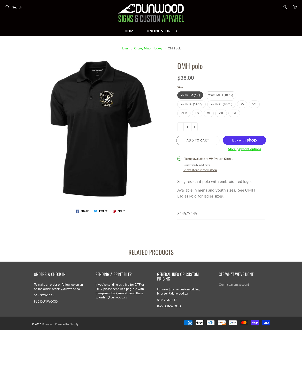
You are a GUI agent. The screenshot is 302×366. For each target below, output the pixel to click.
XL (208, 113)
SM (254, 104)
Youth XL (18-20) (221, 104)
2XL (221, 113)
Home (124, 48)
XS (242, 104)
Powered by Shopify (66, 324)
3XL (234, 113)
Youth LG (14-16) (191, 104)
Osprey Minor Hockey (148, 48)
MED (184, 113)
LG (197, 113)
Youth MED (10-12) (220, 95)
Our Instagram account (234, 284)
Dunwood (47, 324)
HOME (130, 31)
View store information (200, 170)
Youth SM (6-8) (190, 95)
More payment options (244, 149)
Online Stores (161, 31)
